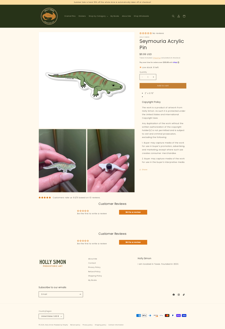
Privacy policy (88, 325)
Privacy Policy (94, 267)
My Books (92, 280)
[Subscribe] (80, 294)
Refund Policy (94, 271)
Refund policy (75, 325)
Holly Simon (49, 325)
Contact (92, 263)
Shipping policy (100, 325)
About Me (92, 259)
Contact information (116, 325)
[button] (98, 16)
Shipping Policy (95, 276)
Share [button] (144, 169)
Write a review (133, 212)
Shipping (156, 58)
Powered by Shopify (61, 325)
